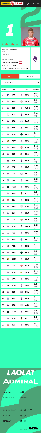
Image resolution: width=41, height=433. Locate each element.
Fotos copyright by (23, 428)
